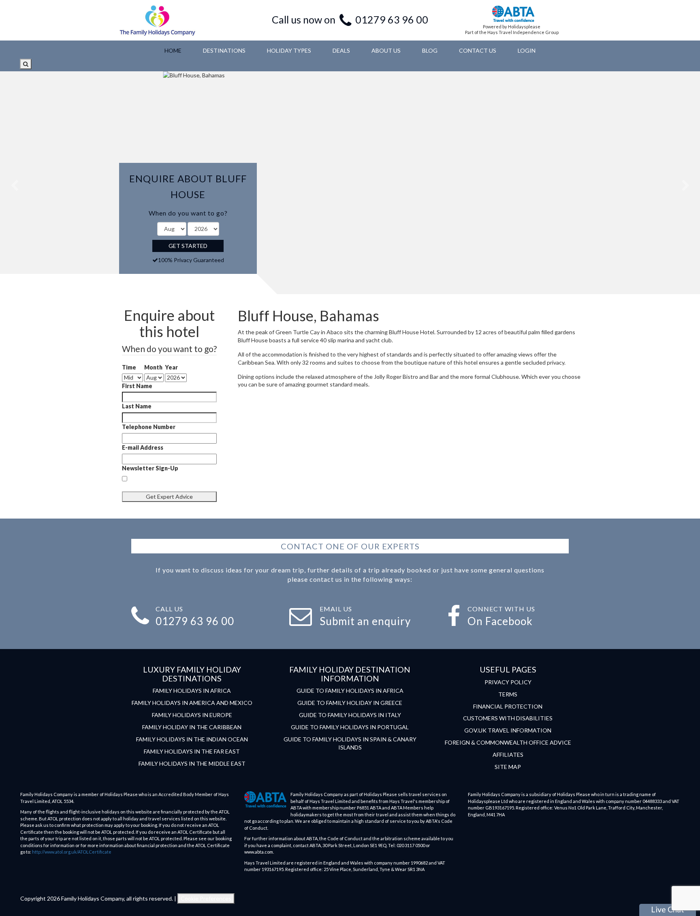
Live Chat (667, 909)
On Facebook (500, 621)
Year (171, 367)
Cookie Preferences (206, 898)
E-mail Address (142, 447)
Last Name (137, 406)
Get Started (188, 245)
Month (153, 367)
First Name (137, 385)
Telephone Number (148, 426)
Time (129, 367)
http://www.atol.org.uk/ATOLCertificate (71, 851)
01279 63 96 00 (391, 19)
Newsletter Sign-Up (150, 468)
